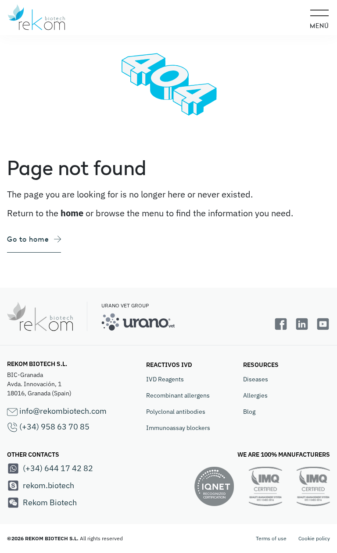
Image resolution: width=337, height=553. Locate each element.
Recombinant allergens (178, 395)
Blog (249, 412)
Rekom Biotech (50, 502)
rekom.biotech (48, 485)
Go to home (28, 239)
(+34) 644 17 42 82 (58, 468)
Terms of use (271, 538)
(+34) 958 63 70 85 (54, 427)
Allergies (255, 395)
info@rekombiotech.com (62, 411)
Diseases (255, 379)
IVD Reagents (165, 379)
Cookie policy (314, 538)
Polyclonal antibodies (175, 412)
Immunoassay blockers (178, 428)
